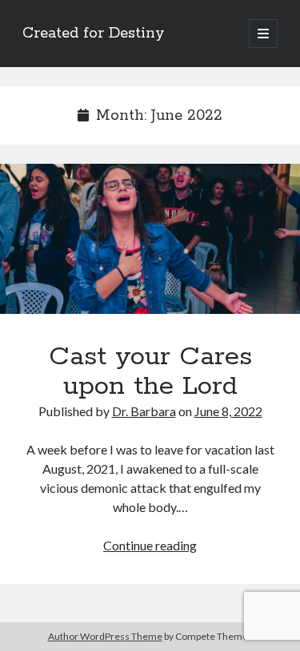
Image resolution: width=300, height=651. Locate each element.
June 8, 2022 (228, 411)
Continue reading (150, 545)
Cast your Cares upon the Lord (150, 239)
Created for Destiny (93, 33)
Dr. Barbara (144, 411)
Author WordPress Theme (105, 636)
